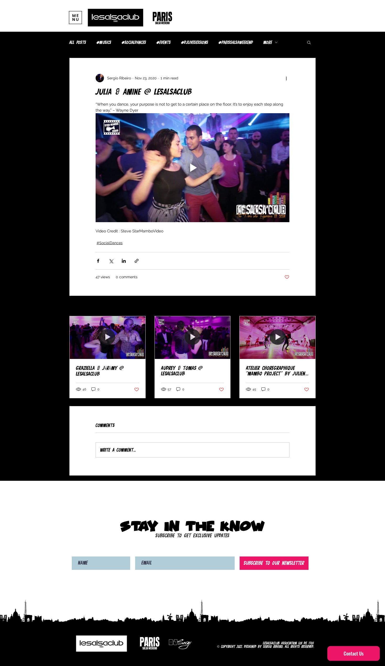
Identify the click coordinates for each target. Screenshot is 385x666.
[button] (75, 17)
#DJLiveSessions (194, 42)
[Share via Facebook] (98, 260)
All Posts (77, 42)
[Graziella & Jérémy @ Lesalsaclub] (107, 337)
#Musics (104, 42)
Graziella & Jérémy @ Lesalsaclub (100, 370)
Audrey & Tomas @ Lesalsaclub (181, 370)
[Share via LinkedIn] (123, 260)
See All (310, 306)
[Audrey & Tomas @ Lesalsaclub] (192, 337)
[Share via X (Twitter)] (110, 260)
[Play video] (192, 167)
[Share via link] (136, 260)
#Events (164, 42)
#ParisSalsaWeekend (236, 42)
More (267, 42)
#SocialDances (134, 42)
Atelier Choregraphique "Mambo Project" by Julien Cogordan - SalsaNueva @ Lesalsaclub (275, 370)
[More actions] (286, 78)
